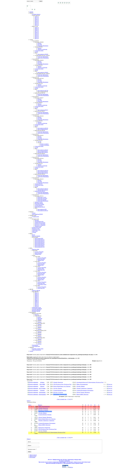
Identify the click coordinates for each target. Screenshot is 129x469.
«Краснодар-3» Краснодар (44, 427)
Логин (29, 441)
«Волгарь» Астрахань (58, 392)
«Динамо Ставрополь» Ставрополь (84, 388)
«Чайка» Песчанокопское (82, 384)
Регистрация (32, 457)
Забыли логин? (32, 456)
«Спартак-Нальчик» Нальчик (59, 390)
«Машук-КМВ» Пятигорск (82, 394)
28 (69, 399)
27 (67, 399)
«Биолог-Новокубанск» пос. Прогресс (62, 386)
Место (29, 405)
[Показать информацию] (33, 382)
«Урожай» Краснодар (58, 382)
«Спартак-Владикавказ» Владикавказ (84, 390)
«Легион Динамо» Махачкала (83, 392)
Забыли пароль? (33, 454)
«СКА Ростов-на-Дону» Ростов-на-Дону (62, 384)
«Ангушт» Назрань (57, 388)
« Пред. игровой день (62, 399)
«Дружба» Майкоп (80, 386)
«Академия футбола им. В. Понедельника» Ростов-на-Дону (89, 382)
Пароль (29, 445)
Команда (40, 405)
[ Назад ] (29, 400)
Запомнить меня (31, 449)
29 (70, 399)
